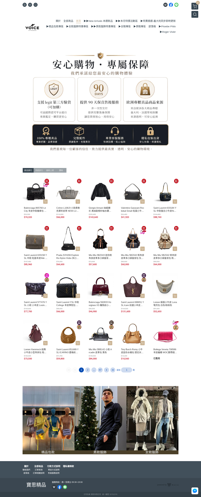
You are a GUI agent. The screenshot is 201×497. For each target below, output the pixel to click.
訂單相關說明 (38, 473)
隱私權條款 (68, 466)
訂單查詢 (39, 470)
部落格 (26, 473)
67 (100, 370)
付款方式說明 (53, 466)
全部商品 (38, 466)
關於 (26, 466)
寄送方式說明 (53, 470)
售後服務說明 (53, 473)
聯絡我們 (26, 470)
